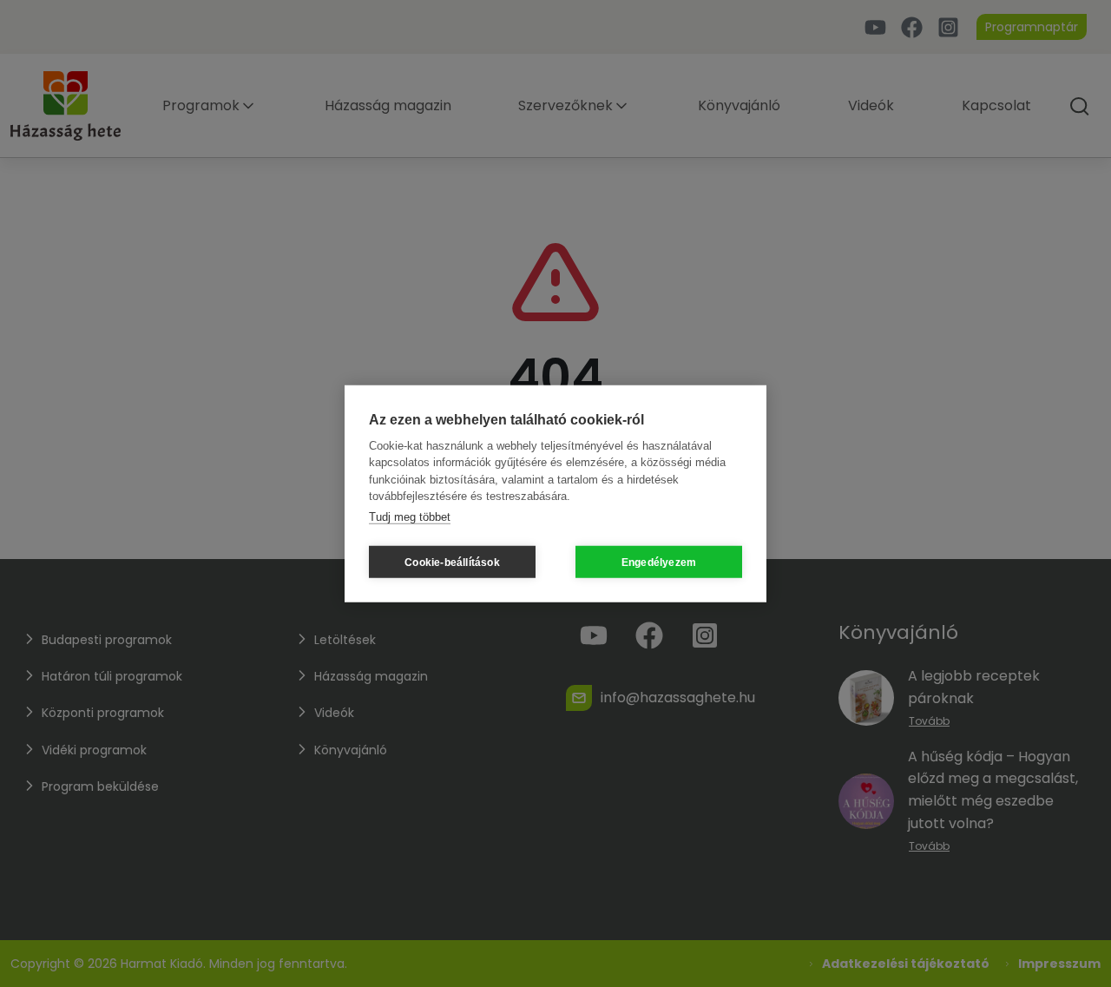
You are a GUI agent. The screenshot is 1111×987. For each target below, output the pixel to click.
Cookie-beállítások (452, 562)
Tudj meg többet (409, 516)
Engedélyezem (658, 562)
